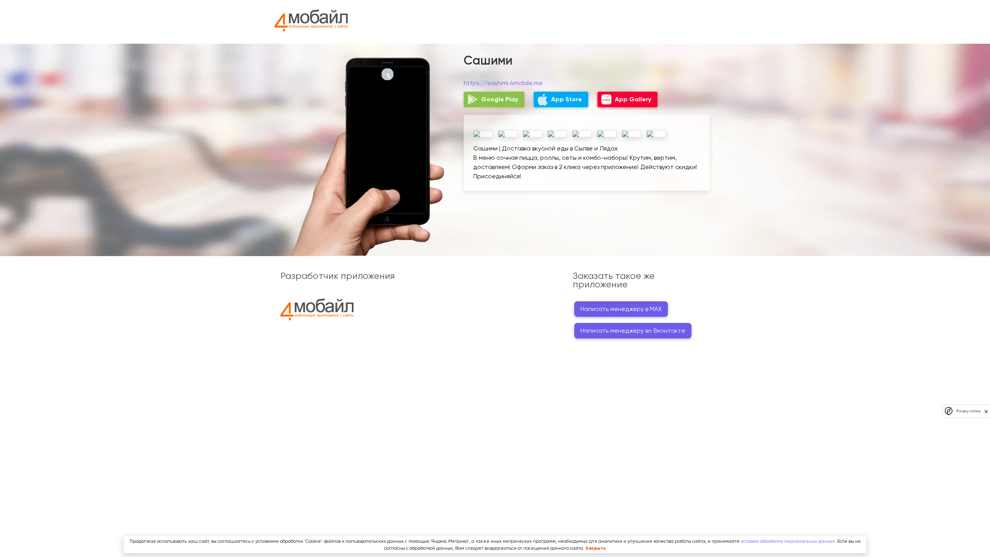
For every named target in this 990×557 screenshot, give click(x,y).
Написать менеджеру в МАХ (621, 309)
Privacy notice (968, 411)
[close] (986, 411)
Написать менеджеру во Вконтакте (632, 330)
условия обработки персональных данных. (788, 541)
